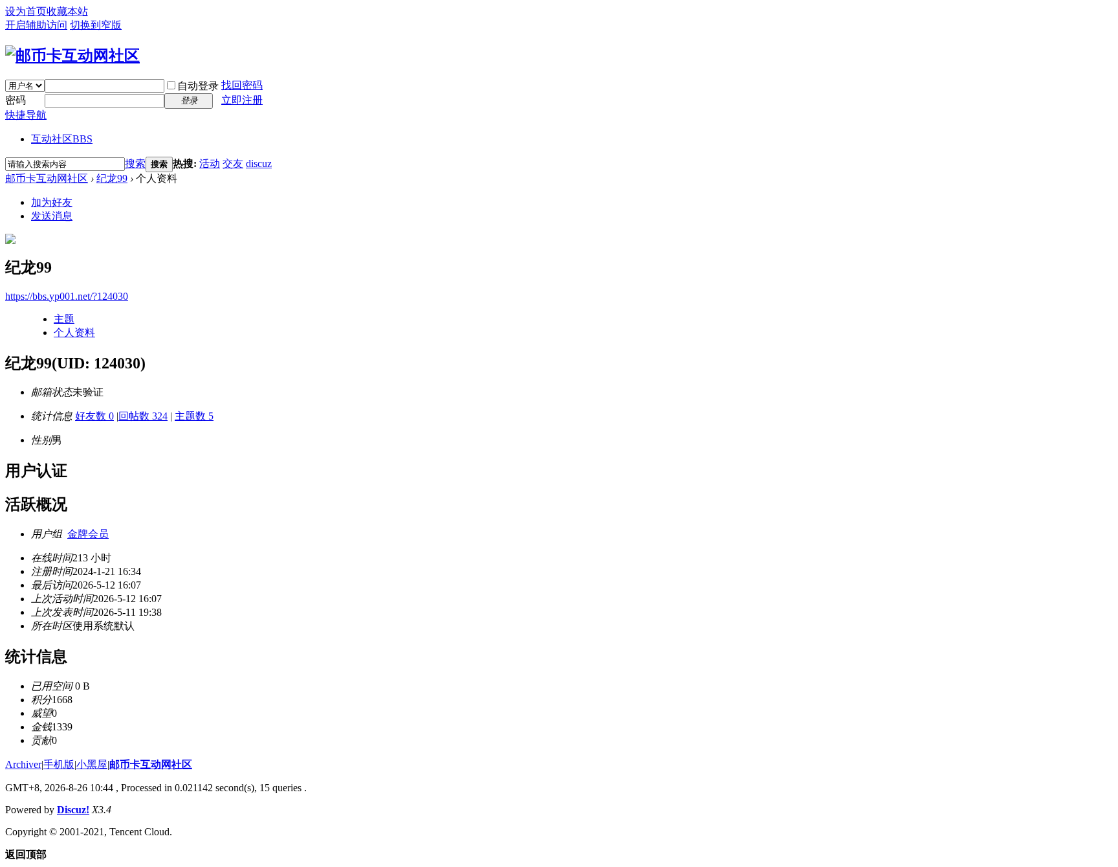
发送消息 (51, 215)
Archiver (23, 764)
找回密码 (242, 85)
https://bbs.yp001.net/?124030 (66, 296)
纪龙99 (111, 178)
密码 (15, 100)
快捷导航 (26, 114)
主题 (64, 318)
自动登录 (198, 85)
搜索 (135, 163)
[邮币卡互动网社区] (72, 55)
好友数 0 (94, 416)
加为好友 (51, 202)
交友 (233, 163)
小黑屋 (91, 764)
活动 (209, 163)
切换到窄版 (96, 24)
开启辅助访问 (36, 24)
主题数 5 (194, 416)
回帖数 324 (143, 416)
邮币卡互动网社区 (46, 178)
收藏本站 (67, 11)
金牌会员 (88, 533)
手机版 (58, 764)
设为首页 (26, 11)
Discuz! (73, 809)
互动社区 (62, 138)
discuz (259, 163)
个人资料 (74, 332)
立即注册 (242, 100)
